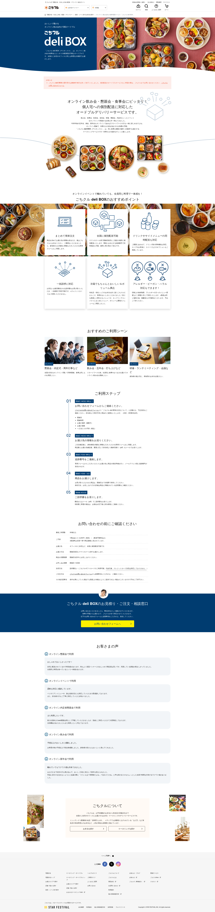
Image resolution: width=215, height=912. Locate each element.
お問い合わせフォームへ (107, 623)
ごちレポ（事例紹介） (136, 881)
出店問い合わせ (113, 886)
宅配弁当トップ (50, 877)
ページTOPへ (106, 856)
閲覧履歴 (158, 2)
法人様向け (151, 2)
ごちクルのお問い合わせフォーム (86, 410)
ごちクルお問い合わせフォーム (81, 574)
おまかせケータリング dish (74, 892)
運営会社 (111, 881)
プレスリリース (120, 907)
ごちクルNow (154, 877)
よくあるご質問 (92, 881)
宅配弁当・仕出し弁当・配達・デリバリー (59, 14)
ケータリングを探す (127, 828)
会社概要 (81, 907)
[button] (156, 64)
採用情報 (110, 907)
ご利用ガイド (91, 877)
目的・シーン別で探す (52, 890)
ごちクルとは (112, 877)
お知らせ (132, 877)
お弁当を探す (88, 828)
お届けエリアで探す (51, 881)
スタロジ (153, 881)
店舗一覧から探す (50, 886)
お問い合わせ (91, 886)
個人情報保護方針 (113, 894)
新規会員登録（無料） (139, 2)
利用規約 (111, 890)
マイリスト (166, 2)
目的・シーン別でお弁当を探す (84, 14)
